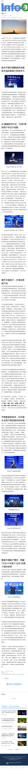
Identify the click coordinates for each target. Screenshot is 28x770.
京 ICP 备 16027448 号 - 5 (14, 759)
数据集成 (6, 678)
